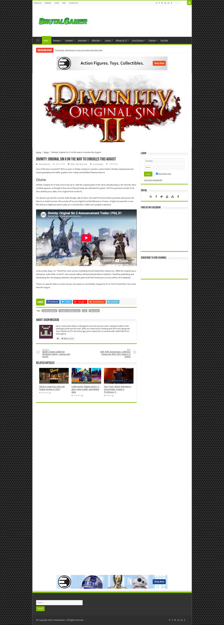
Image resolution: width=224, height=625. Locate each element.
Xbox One (83, 164)
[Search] (189, 2)
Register (48, 3)
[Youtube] (165, 3)
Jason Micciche (44, 164)
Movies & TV (121, 40)
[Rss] (156, 3)
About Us (38, 3)
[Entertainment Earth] (112, 63)
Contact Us (73, 3)
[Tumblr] (171, 3)
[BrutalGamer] (63, 20)
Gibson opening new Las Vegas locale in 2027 (52, 388)
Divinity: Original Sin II (69, 311)
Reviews (56, 40)
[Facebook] (159, 3)
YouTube (164, 40)
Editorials (96, 40)
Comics (108, 40)
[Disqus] (86, 449)
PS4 (77, 164)
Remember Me (164, 174)
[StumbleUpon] (168, 3)
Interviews (82, 40)
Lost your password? (153, 180)
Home (38, 40)
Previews (69, 40)
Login (56, 3)
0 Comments (98, 164)
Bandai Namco (49, 311)
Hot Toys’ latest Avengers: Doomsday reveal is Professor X (117, 389)
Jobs (64, 3)
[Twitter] (162, 3)
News (45, 40)
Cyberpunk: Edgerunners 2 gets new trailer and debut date (79, 50)
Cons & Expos (138, 40)
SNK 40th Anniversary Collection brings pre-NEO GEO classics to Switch (115, 353)
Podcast (152, 40)
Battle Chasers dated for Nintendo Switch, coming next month (56, 353)
